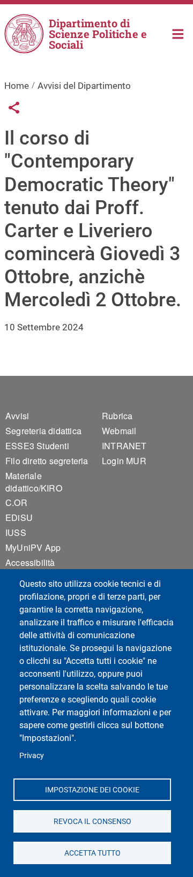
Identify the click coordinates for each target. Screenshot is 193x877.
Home (178, 33)
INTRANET (124, 446)
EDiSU (19, 517)
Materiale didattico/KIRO (33, 482)
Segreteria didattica (43, 431)
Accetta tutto (92, 852)
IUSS (15, 532)
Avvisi (17, 416)
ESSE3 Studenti (37, 446)
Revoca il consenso (92, 820)
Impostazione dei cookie (92, 789)
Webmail (119, 431)
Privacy (31, 755)
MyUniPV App (33, 547)
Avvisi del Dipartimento (84, 85)
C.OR (16, 502)
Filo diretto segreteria (46, 461)
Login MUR (124, 461)
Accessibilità (30, 562)
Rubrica (117, 416)
